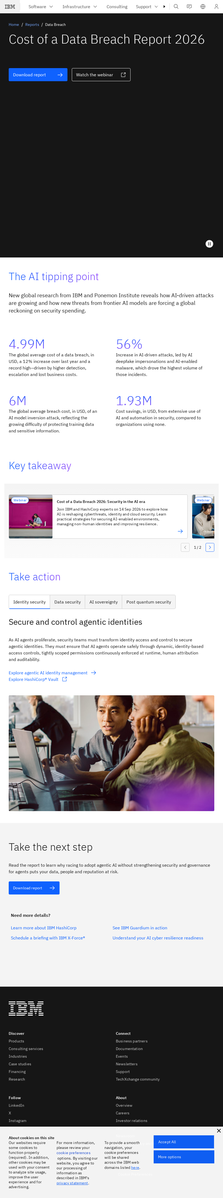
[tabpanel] (111, 713)
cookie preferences (74, 1152)
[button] (203, 6)
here (135, 1167)
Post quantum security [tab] (148, 602)
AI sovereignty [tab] (103, 602)
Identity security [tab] (29, 602)
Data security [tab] (67, 602)
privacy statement (72, 1183)
